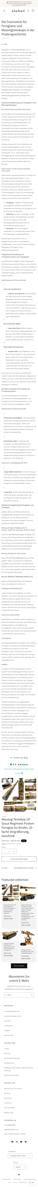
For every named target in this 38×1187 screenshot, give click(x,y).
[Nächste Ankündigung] (34, 3)
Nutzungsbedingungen (12, 1058)
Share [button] (6, 868)
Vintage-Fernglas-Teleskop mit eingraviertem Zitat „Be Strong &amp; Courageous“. (9, 947)
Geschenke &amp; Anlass (12, 1016)
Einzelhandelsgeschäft (12, 1011)
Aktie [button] (5, 44)
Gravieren (7, 1021)
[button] (4, 10)
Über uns (7, 1053)
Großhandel (8, 1026)
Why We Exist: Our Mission (13, 1089)
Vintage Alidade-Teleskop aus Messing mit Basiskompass (27, 951)
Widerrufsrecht (17, 1179)
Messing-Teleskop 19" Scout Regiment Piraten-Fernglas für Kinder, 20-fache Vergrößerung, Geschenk (10, 909)
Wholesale (7, 1098)
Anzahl (4, 847)
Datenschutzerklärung (29, 1179)
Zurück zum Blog (20, 757)
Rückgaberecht (9, 1063)
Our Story (7, 1093)
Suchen (6, 1049)
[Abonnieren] (31, 995)
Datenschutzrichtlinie (11, 1075)
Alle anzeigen (19, 966)
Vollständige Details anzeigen (24, 868)
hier (20, 744)
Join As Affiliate (9, 1108)
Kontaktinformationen (25, 1182)
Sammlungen (8, 1035)
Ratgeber (7, 1030)
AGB (9, 1182)
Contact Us (8, 1103)
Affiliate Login (9, 1112)
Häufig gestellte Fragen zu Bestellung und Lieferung (18, 1069)
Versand (4, 843)
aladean (8, 1179)
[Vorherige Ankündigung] (4, 3)
